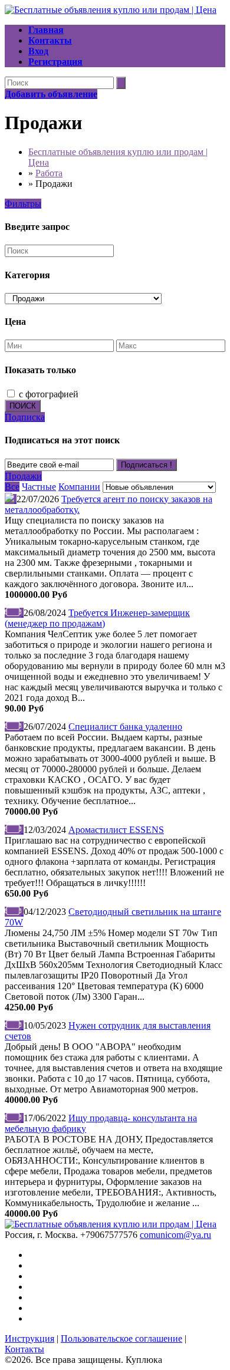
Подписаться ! (146, 464)
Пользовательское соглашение (121, 1338)
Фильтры (23, 204)
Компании (79, 487)
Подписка (25, 417)
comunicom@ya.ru (175, 1235)
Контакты (24, 1349)
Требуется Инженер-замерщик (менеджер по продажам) (97, 618)
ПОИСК (22, 405)
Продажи (23, 476)
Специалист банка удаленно (125, 727)
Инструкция (29, 1338)
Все (12, 487)
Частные (39, 487)
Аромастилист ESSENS (116, 830)
